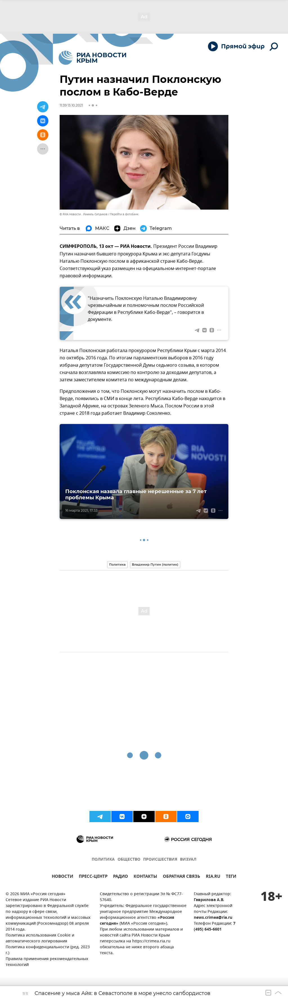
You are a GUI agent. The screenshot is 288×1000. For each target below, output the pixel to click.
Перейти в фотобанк (124, 214)
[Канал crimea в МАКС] (188, 816)
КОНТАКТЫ (145, 877)
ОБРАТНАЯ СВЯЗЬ (181, 877)
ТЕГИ (231, 877)
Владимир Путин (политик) (155, 564)
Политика (117, 564)
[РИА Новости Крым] (92, 57)
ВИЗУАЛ (188, 859)
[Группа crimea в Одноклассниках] (166, 816)
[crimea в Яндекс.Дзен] (144, 816)
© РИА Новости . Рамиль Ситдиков (83, 214)
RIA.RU (213, 877)
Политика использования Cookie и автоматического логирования (40, 938)
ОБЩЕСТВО (129, 859)
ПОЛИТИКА (103, 859)
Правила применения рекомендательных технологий (47, 962)
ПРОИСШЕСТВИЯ (160, 859)
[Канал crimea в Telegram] (100, 816)
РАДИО (120, 877)
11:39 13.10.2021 (71, 105)
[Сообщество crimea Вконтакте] (122, 816)
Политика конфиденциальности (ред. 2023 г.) (48, 950)
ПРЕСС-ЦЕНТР (93, 877)
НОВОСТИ (62, 877)
